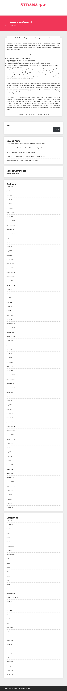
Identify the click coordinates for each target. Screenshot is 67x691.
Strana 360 (33, 4)
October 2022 (10, 383)
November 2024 (11, 276)
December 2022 (11, 375)
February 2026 (10, 212)
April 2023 (9, 358)
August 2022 (10, 392)
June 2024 (9, 298)
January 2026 (10, 217)
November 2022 (11, 379)
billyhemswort (21, 114)
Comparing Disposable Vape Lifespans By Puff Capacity (21, 152)
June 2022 (9, 401)
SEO (8, 632)
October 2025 (10, 229)
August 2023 (10, 341)
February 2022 (10, 418)
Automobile (10, 525)
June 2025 (9, 247)
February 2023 (10, 366)
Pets (8, 623)
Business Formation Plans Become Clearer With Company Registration (25, 148)
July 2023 (9, 345)
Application (9, 520)
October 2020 (10, 482)
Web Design (10, 670)
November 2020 (11, 478)
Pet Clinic (9, 619)
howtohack (46, 69)
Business (26, 11)
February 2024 (10, 315)
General (9, 580)
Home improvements (12, 597)
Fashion (9, 559)
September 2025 (11, 234)
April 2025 (9, 255)
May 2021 (9, 452)
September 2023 (11, 336)
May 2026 (9, 199)
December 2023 (11, 324)
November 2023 (11, 328)
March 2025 (10, 259)
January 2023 (10, 371)
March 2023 (10, 362)
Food (8, 572)
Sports (8, 649)
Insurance (9, 602)
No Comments (47, 114)
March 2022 (10, 413)
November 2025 (11, 225)
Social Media (39, 114)
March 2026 (10, 208)
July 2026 (9, 191)
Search (8, 125)
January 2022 (10, 422)
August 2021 (10, 443)
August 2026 (10, 187)
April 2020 (9, 503)
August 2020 (10, 490)
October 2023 (10, 332)
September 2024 (11, 285)
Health (33, 11)
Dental (8, 542)
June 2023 (9, 349)
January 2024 (10, 319)
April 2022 (9, 409)
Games (8, 576)
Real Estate (10, 627)
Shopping (18, 11)
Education (9, 550)
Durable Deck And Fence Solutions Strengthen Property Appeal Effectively (26, 156)
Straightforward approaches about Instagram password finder (33, 38)
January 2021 (10, 469)
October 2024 (10, 281)
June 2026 (9, 195)
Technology (41, 11)
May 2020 (9, 499)
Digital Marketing (11, 546)
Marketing (9, 610)
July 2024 (9, 294)
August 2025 (10, 238)
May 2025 (9, 251)
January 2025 (10, 268)
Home (12, 11)
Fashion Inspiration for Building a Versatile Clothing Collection (22, 161)
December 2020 (11, 473)
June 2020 (9, 495)
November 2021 (11, 430)
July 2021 (9, 448)
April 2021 (9, 456)
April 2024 (9, 306)
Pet (7, 614)
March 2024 (10, 311)
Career (8, 537)
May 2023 (9, 354)
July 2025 (9, 242)
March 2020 (10, 508)
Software (9, 644)
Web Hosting (10, 674)
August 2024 (10, 289)
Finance (49, 11)
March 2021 (10, 460)
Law (56, 11)
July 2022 (9, 396)
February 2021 (10, 465)
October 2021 (10, 435)
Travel (8, 657)
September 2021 (11, 439)
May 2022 (9, 405)
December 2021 (11, 426)
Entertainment (11, 555)
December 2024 (11, 272)
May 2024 (9, 302)
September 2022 (11, 388)
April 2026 (9, 204)
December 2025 (11, 221)
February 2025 (10, 264)
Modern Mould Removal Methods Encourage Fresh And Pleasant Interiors (26, 143)
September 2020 (11, 486)
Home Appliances (11, 593)
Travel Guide (10, 662)
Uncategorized (10, 666)
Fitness (9, 567)
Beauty (8, 529)
